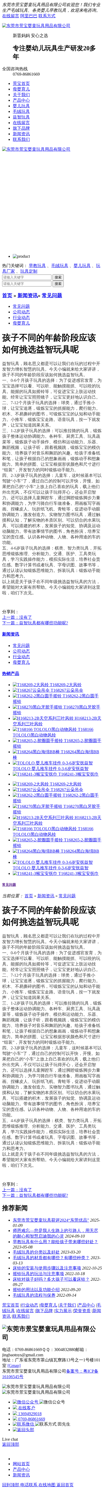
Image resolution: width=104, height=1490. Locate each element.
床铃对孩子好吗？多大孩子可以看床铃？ (51, 1279)
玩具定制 (28, 271)
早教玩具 (37, 265)
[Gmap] (14, 1365)
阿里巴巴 (28, 16)
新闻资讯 (21, 134)
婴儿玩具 (21, 106)
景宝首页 (21, 83)
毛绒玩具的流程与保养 (34, 1295)
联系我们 (21, 139)
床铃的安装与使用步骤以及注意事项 (47, 1268)
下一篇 (35, 623)
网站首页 (21, 1464)
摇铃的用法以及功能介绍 (36, 1289)
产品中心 (21, 100)
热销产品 (10, 673)
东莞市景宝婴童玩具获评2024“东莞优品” (51, 1220)
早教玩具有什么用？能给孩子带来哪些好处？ (55, 1241)
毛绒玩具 (21, 111)
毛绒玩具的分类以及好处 (36, 1252)
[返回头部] (23, 1429)
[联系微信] (24, 1424)
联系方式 (46, 16)
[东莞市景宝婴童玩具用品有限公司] (36, 25)
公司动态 (21, 312)
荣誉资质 (82, 1310)
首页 (7, 295)
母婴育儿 (21, 89)
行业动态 (21, 317)
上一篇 (17, 617)
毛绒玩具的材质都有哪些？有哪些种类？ (51, 1257)
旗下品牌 (21, 128)
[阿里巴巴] (26, 1402)
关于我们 (21, 94)
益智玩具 (21, 117)
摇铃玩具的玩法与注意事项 (38, 1273)
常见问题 (52, 295)
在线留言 (10, 16)
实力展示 (63, 1310)
